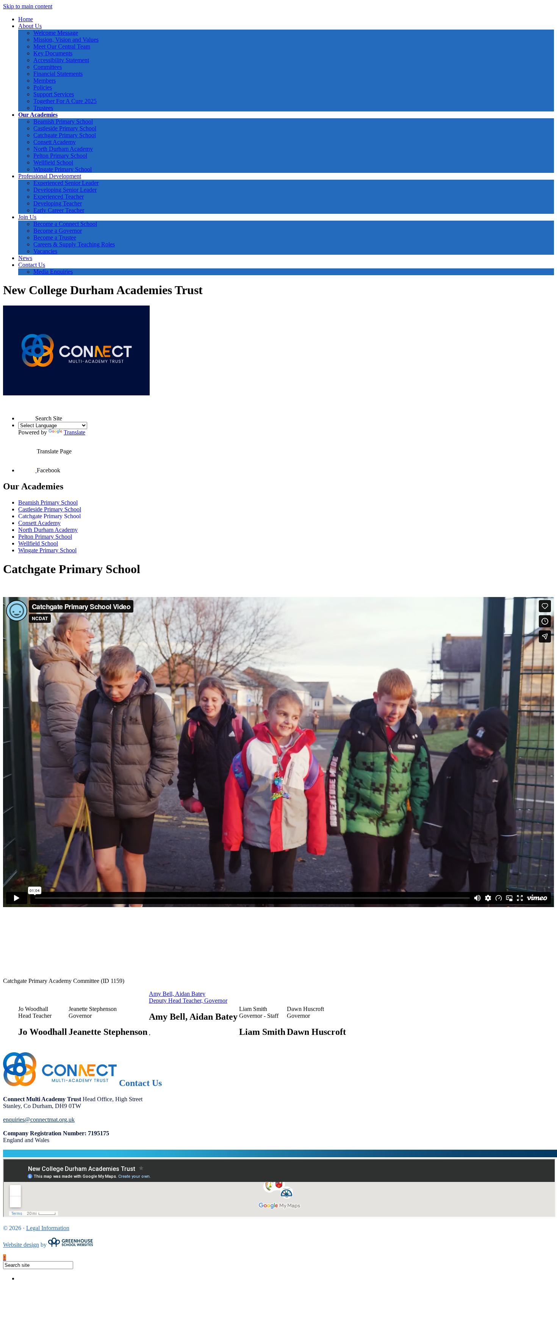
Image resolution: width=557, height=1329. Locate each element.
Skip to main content (27, 6)
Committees (47, 67)
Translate (74, 432)
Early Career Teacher (58, 210)
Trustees (43, 108)
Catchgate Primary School (64, 135)
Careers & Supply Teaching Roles (74, 244)
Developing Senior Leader (65, 189)
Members (44, 80)
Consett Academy (54, 142)
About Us (30, 26)
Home (25, 19)
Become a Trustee (54, 237)
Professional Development (49, 176)
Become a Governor (57, 230)
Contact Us (31, 265)
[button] (26, 411)
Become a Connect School (65, 224)
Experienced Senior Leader (66, 183)
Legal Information (47, 1228)
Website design (21, 1244)
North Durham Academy (63, 149)
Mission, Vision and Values (66, 39)
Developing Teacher (57, 203)
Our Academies (38, 114)
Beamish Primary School (63, 121)
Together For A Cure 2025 (65, 101)
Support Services (53, 94)
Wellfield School (53, 162)
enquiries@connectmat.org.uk (39, 1119)
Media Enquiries (53, 271)
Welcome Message (55, 33)
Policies (42, 87)
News (25, 258)
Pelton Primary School (60, 155)
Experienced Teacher (58, 196)
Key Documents (52, 53)
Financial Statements (58, 74)
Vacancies (45, 251)
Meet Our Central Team (61, 46)
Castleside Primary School (64, 128)
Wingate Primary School (62, 169)
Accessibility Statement (61, 60)
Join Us (27, 217)
